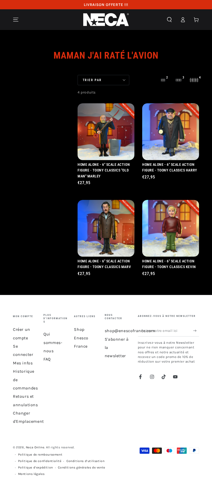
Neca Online (35, 447)
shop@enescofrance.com (130, 330)
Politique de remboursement (40, 454)
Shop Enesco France (81, 338)
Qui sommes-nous (52, 342)
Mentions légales (31, 474)
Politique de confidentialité (40, 461)
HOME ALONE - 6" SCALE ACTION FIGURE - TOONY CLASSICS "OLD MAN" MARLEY (104, 170)
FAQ (47, 359)
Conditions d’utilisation (85, 461)
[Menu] (15, 19)
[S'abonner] (196, 330)
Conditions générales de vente (81, 467)
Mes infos (23, 363)
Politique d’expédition (35, 467)
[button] (169, 19)
